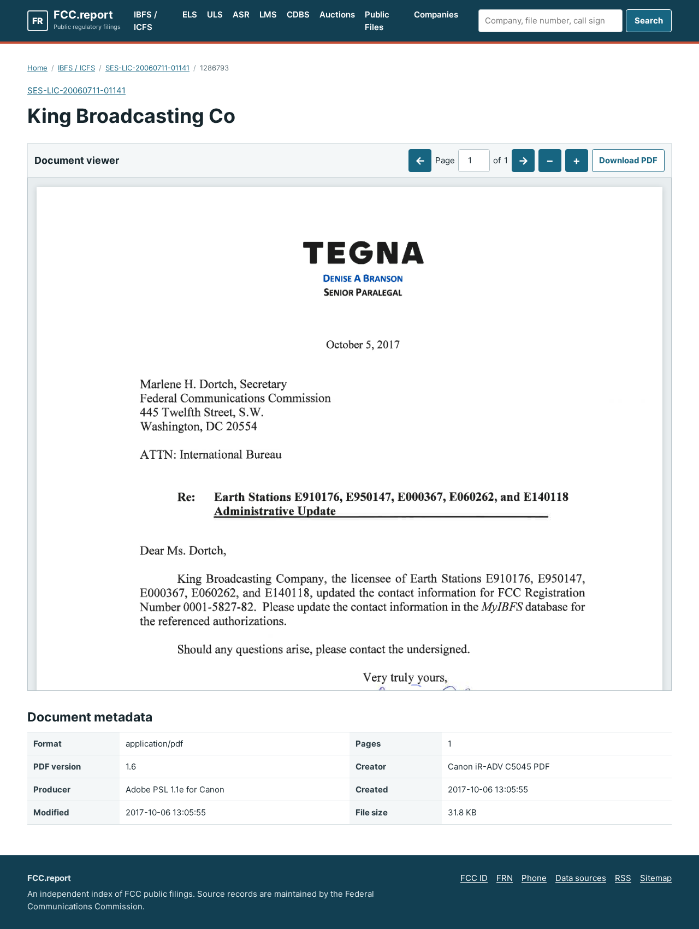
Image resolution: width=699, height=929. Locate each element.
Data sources (580, 878)
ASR (241, 14)
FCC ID (474, 878)
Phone (534, 878)
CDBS (298, 14)
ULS (215, 14)
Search (649, 20)
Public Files (377, 20)
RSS (623, 878)
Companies (436, 14)
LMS (268, 14)
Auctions (337, 14)
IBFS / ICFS (145, 20)
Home (37, 67)
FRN (504, 878)
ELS (189, 14)
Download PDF (628, 160)
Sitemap (656, 878)
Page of (471, 160)
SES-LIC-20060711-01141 (147, 67)
